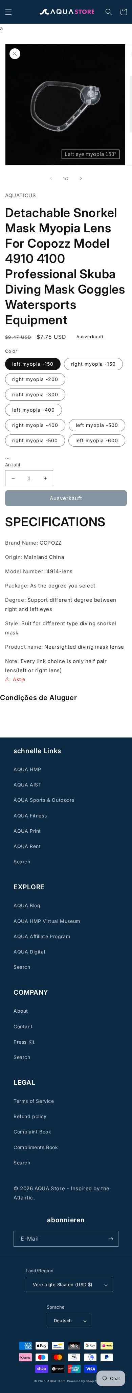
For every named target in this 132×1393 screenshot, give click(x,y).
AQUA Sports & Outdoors (44, 800)
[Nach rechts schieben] (80, 178)
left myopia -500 (97, 425)
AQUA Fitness (30, 815)
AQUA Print (27, 831)
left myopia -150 (32, 364)
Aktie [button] (19, 679)
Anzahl (12, 464)
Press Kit (24, 1042)
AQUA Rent (27, 846)
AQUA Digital (29, 952)
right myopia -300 (35, 394)
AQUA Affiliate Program (42, 936)
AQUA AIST (27, 784)
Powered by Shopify (82, 1381)
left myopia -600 (96, 440)
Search (22, 861)
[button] (8, 11)
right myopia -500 (35, 440)
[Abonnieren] (110, 1239)
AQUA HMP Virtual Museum (47, 921)
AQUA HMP (27, 769)
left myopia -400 (33, 410)
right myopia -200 (35, 379)
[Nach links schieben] (51, 178)
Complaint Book (32, 1131)
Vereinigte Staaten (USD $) (62, 1284)
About (21, 1011)
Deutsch (63, 1320)
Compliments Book (36, 1147)
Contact (23, 1026)
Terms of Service (34, 1101)
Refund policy (30, 1116)
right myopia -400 (35, 425)
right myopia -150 (93, 364)
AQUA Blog (27, 905)
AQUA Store (56, 1381)
